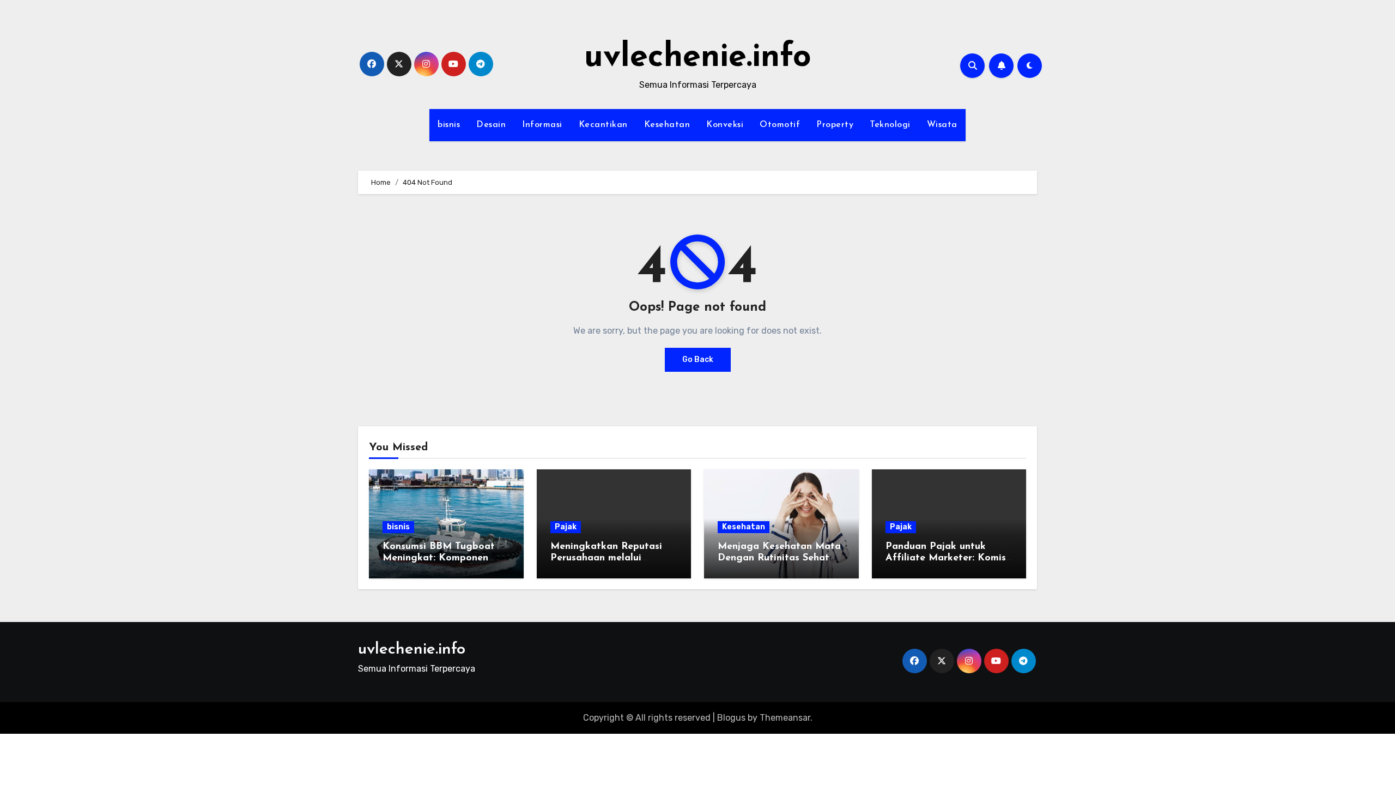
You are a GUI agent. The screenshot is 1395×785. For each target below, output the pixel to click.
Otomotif (780, 124)
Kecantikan (603, 124)
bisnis (449, 124)
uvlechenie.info (697, 57)
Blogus (731, 717)
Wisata (942, 124)
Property (834, 124)
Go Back (697, 359)
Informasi (542, 124)
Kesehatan (667, 124)
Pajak (566, 527)
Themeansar (785, 717)
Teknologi (890, 124)
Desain (491, 124)
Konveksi (724, 124)
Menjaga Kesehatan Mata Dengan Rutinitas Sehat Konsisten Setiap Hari (779, 558)
